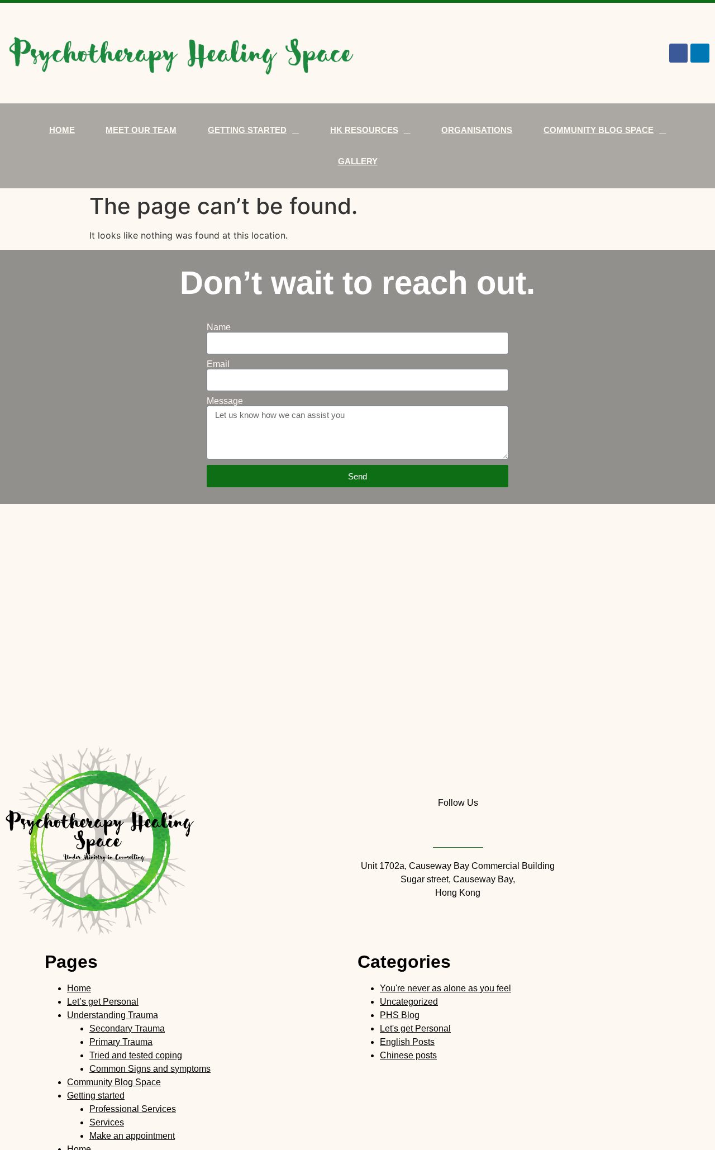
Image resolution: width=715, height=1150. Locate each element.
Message (225, 401)
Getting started (247, 130)
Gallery (358, 161)
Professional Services (132, 1109)
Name (219, 327)
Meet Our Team (141, 130)
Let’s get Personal (103, 1001)
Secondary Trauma (127, 1028)
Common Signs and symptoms (150, 1068)
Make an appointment (132, 1136)
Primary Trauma (120, 1042)
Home (62, 130)
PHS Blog (400, 1015)
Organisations (476, 130)
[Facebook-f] (678, 53)
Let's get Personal (415, 1028)
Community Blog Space (599, 130)
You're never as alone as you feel (445, 988)
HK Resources (364, 130)
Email (218, 364)
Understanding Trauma (112, 1015)
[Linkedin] (699, 53)
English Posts (407, 1042)
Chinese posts (408, 1055)
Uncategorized (409, 1001)
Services (106, 1122)
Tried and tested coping (135, 1055)
